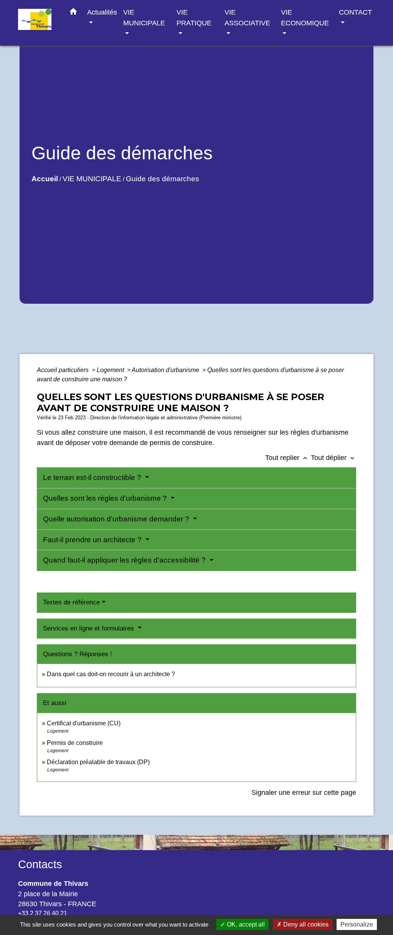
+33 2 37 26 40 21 (42, 913)
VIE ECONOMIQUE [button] (305, 17)
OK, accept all (245, 924)
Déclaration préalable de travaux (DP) (98, 762)
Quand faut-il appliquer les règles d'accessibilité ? (125, 560)
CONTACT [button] (355, 12)
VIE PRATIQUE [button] (194, 17)
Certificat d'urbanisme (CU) (84, 723)
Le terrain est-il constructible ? (93, 477)
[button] (73, 13)
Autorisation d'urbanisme (166, 370)
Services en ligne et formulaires (89, 628)
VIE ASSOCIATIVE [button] (247, 17)
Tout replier (287, 458)
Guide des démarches (162, 179)
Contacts (40, 864)
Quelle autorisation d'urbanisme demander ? (117, 519)
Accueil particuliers (63, 370)
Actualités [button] (102, 12)
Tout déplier (333, 458)
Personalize (356, 924)
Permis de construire (75, 743)
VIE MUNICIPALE (92, 179)
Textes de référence (71, 602)
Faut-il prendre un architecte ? (93, 540)
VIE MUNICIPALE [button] (144, 17)
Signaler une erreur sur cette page (303, 792)
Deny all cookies (305, 924)
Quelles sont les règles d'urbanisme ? (106, 498)
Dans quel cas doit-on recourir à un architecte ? (111, 674)
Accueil (44, 179)
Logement (111, 370)
